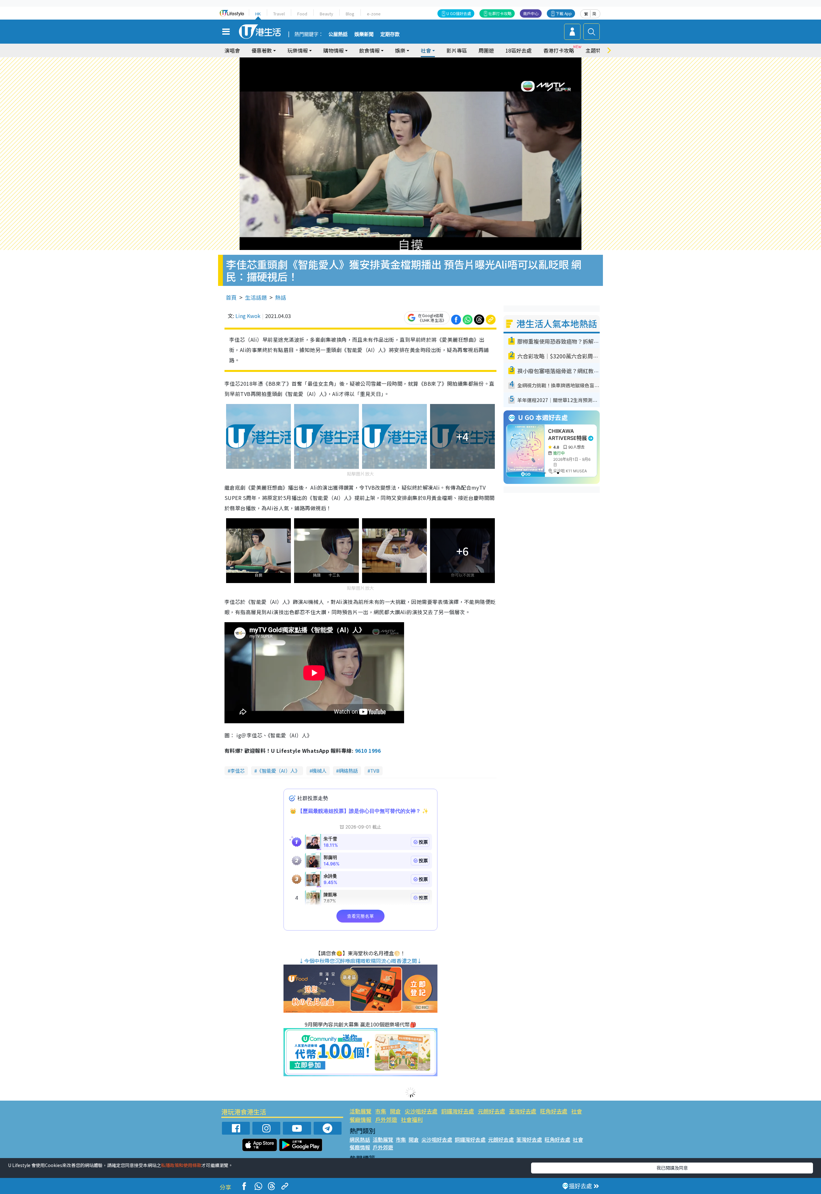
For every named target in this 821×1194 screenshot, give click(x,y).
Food (302, 14)
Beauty (326, 14)
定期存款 (390, 34)
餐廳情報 (360, 1119)
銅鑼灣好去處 (457, 1111)
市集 (380, 1111)
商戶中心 (530, 13)
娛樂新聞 (364, 34)
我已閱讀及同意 (672, 1167)
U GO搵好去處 (458, 13)
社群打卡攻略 (500, 13)
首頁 (231, 297)
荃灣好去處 (522, 1111)
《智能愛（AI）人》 (278, 770)
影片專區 (456, 50)
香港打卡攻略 (558, 50)
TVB (374, 770)
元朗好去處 (491, 1111)
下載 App (564, 13)
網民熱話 (360, 1139)
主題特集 (596, 50)
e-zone (374, 14)
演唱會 (232, 50)
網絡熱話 (348, 770)
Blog (350, 14)
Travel (279, 14)
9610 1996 (368, 750)
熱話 (280, 297)
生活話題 (256, 297)
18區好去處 (518, 50)
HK (258, 14)
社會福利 (412, 1119)
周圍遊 (486, 50)
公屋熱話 (338, 34)
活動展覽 (360, 1111)
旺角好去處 (553, 1111)
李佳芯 (237, 770)
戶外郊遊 (386, 1119)
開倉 (395, 1111)
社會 (576, 1111)
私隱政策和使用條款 (181, 1165)
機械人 (319, 770)
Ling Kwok (247, 316)
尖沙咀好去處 (421, 1111)
